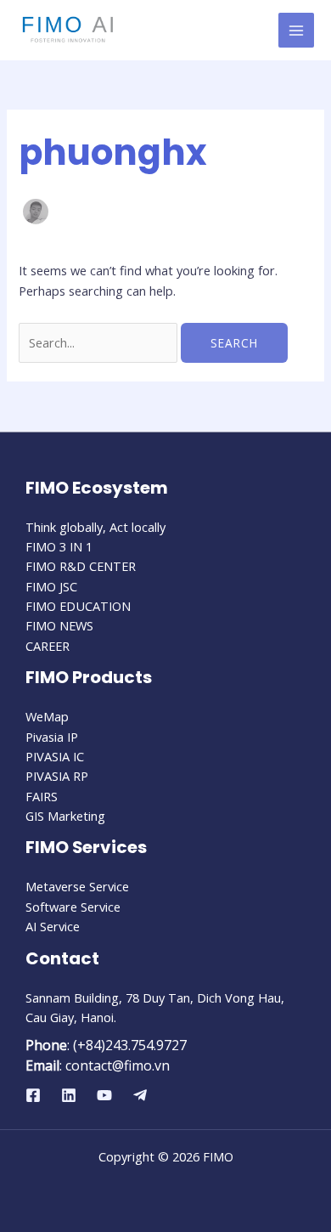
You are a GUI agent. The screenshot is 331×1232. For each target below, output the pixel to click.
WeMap (47, 716)
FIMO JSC (51, 586)
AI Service (52, 926)
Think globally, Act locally (95, 526)
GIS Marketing (65, 815)
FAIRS (41, 796)
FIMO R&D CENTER (80, 565)
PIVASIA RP (56, 775)
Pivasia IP (51, 736)
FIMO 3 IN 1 (59, 546)
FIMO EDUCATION (78, 605)
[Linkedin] (68, 1095)
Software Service (73, 906)
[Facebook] (33, 1095)
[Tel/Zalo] (140, 1095)
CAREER (47, 645)
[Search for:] (100, 342)
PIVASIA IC (54, 756)
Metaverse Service (77, 886)
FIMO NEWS (59, 625)
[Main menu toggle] (296, 30)
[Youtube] (104, 1095)
